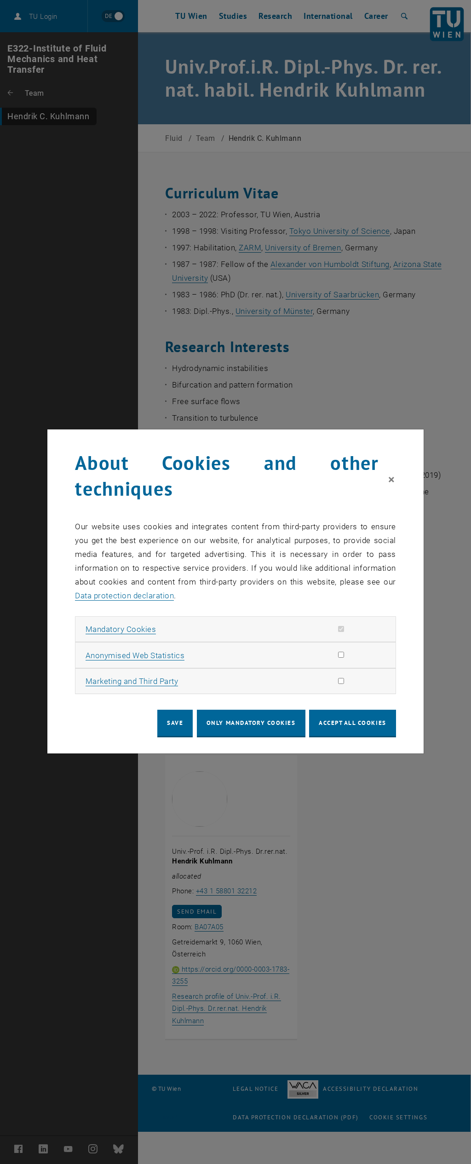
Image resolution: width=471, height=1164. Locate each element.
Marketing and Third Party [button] (132, 681)
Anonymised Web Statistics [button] (135, 655)
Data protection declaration (124, 595)
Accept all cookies (352, 723)
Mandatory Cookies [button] (121, 629)
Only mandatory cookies (251, 723)
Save (175, 723)
